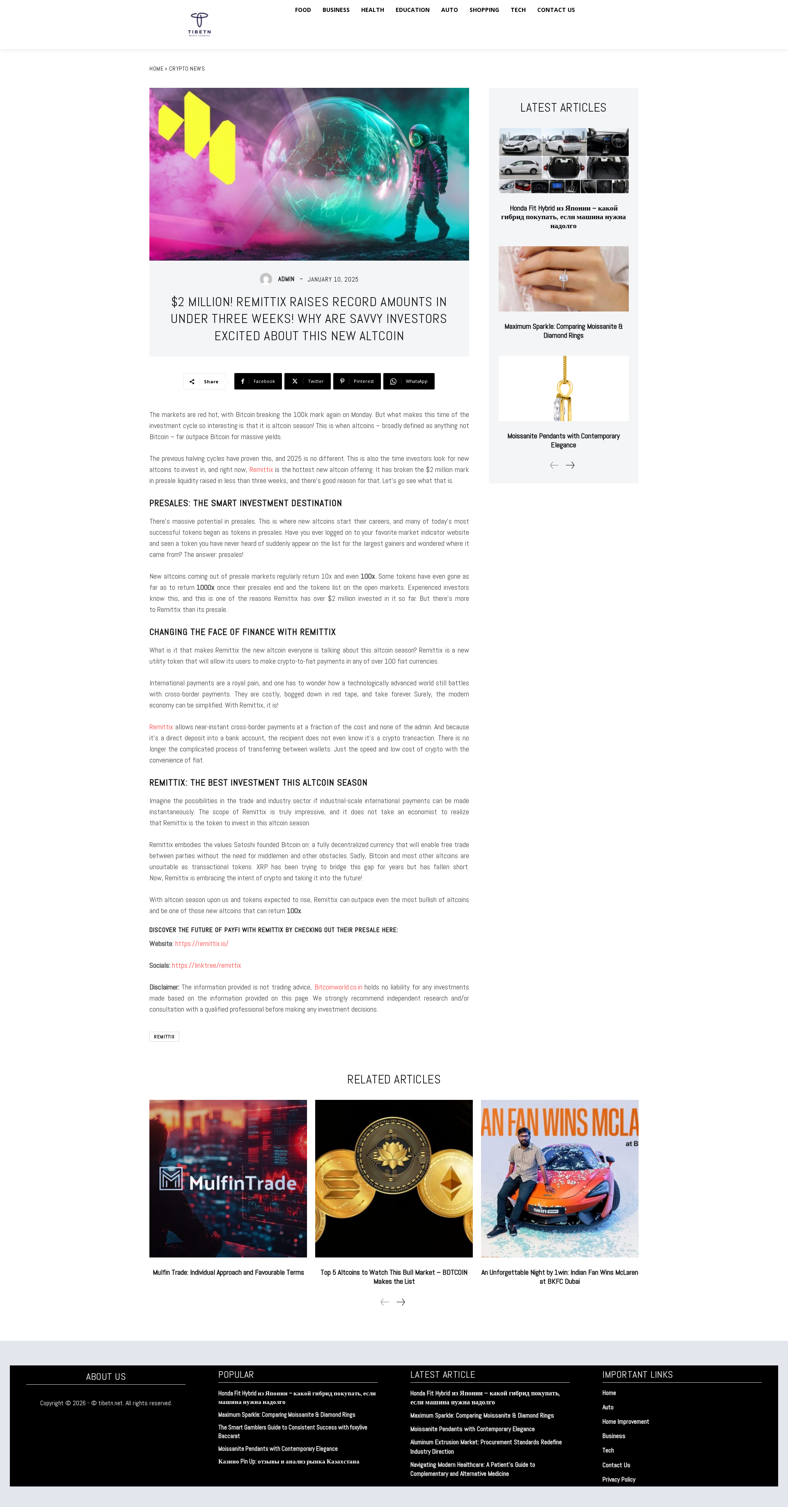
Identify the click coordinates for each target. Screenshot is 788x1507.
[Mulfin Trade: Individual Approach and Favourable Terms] (228, 1178)
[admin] (268, 279)
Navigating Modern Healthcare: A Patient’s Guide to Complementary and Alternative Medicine (472, 1469)
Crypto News (187, 68)
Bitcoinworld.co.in (339, 987)
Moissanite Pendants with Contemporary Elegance (563, 440)
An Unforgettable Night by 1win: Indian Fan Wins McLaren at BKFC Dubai (559, 1276)
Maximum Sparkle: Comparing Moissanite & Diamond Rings (563, 330)
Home (156, 68)
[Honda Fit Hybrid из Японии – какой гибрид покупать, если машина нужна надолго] (564, 160)
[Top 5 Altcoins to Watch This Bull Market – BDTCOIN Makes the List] (394, 1178)
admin (286, 279)
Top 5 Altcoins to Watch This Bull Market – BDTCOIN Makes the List (394, 1276)
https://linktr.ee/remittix (206, 965)
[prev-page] (554, 465)
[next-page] (570, 465)
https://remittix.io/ (202, 943)
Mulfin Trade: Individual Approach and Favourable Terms (228, 1272)
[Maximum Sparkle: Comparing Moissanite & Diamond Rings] (564, 278)
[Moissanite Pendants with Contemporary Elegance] (564, 388)
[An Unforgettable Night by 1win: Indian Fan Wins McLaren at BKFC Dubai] (560, 1178)
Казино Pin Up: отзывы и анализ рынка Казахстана (289, 1461)
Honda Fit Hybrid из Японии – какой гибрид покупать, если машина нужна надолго (563, 216)
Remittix (261, 469)
